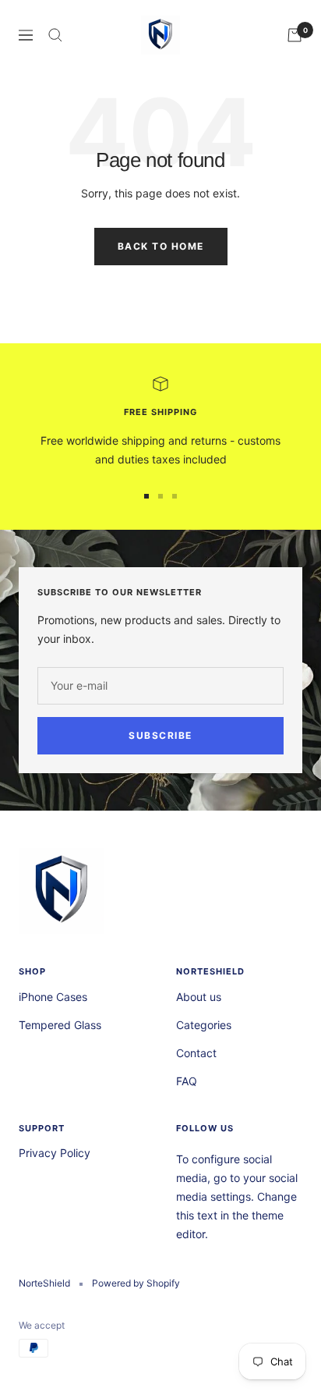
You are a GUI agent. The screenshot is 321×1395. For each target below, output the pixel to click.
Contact (196, 1053)
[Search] (55, 35)
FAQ (186, 1081)
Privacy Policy (54, 1152)
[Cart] (294, 35)
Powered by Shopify (136, 1283)
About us (198, 996)
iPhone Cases (53, 996)
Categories (203, 1024)
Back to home (161, 246)
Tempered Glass (60, 1024)
